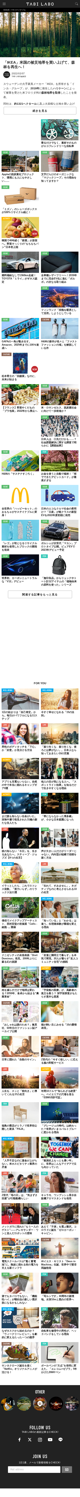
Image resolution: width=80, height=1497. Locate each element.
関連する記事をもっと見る (40, 594)
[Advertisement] (40, 642)
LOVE (5, 725)
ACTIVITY (6, 219)
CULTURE (46, 320)
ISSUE (5, 153)
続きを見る (40, 110)
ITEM (44, 121)
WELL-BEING (7, 690)
